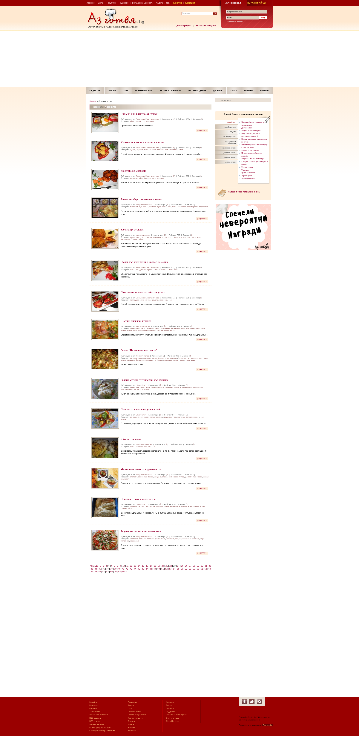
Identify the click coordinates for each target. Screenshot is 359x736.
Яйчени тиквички (131, 439)
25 (182, 566)
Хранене (91, 3)
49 (155, 569)
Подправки (124, 3)
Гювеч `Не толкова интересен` (139, 350)
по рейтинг (231, 122)
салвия (124, 508)
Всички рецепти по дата (100, 727)
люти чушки (192, 207)
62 (206, 569)
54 (174, 569)
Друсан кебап (246, 128)
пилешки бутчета (137, 328)
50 (158, 569)
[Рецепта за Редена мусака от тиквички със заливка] (105, 388)
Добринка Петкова (144, 205)
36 (103, 569)
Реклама (93, 708)
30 (202, 566)
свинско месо (136, 358)
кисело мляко (127, 389)
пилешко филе (157, 387)
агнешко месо (136, 417)
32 (210, 566)
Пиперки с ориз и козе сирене (138, 499)
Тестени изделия (197, 90)
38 (111, 569)
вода (193, 360)
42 (127, 569)
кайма (148, 300)
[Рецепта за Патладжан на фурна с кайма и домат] (105, 301)
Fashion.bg (267, 725)
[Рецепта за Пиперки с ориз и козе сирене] (105, 507)
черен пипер (167, 237)
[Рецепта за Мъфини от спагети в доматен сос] (105, 478)
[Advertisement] (179, 59)
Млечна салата (247, 167)
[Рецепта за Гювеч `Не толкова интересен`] (105, 359)
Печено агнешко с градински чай (140, 409)
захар (206, 477)
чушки (138, 121)
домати (160, 150)
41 (123, 569)
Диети (100, 3)
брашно (147, 178)
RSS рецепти (95, 718)
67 (103, 571)
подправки (203, 207)
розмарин (149, 360)
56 (182, 569)
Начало (93, 101)
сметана (164, 477)
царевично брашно (129, 239)
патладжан (135, 300)
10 (123, 566)
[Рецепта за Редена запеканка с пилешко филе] (105, 540)
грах (167, 358)
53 (170, 569)
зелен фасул (158, 358)
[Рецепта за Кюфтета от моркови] (105, 179)
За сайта (93, 702)
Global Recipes (172, 721)
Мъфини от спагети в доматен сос (141, 469)
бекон (150, 477)
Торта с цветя (246, 175)
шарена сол (149, 446)
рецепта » (202, 130)
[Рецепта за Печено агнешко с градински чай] (105, 418)
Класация (190, 3)
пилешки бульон (197, 328)
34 (96, 569)
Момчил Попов (142, 356)
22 (170, 566)
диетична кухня (229, 152)
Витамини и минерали (142, 3)
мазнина (150, 121)
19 (159, 566)
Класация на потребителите (102, 731)
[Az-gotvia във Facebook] (244, 701)
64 (92, 571)
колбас (153, 150)
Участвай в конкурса (206, 25)
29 (198, 566)
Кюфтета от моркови (133, 171)
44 (135, 569)
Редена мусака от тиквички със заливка (144, 380)
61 (202, 569)
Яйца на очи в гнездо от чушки (139, 114)
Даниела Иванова (144, 444)
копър (175, 360)
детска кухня (230, 162)
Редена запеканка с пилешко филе (141, 531)
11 (127, 566)
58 (190, 569)
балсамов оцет (192, 417)
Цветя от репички (248, 173)
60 (198, 569)
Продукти (111, 3)
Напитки (248, 90)
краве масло (169, 330)
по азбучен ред (230, 127)
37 (107, 569)
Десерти (217, 90)
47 (147, 569)
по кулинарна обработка (230, 142)
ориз (138, 237)
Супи (125, 90)
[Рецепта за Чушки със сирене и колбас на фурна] (105, 151)
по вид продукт (229, 136)
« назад (93, 566)
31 (206, 566)
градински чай (169, 417)
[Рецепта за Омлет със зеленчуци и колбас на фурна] (105, 270)
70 (115, 571)
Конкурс (177, 3)
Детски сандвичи (247, 178)
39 (115, 569)
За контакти (94, 712)
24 (178, 566)
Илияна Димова (143, 235)
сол (143, 121)
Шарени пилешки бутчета (136, 321)
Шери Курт (141, 385)
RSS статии (94, 721)
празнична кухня (229, 148)
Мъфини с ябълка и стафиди (252, 159)
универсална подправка (192, 387)
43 (131, 569)
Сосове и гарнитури (170, 90)
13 (135, 566)
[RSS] (259, 701)
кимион (124, 419)
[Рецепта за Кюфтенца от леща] (105, 238)
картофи (147, 358)
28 (194, 566)
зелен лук (134, 387)
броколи (182, 358)
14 (139, 566)
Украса (233, 90)
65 (96, 571)
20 (163, 566)
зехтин (160, 330)
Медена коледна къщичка (251, 131)
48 (151, 569)
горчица (181, 417)
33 (92, 569)
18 (155, 566)
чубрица (158, 360)
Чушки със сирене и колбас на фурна (142, 142)
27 (190, 566)
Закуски (111, 90)
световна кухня (230, 157)
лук (140, 207)
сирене (139, 150)
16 (147, 566)
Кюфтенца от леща (132, 229)
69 (111, 571)
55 (178, 569)
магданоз (187, 237)
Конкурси (93, 705)
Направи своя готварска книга (244, 192)
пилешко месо (153, 328)
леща (132, 237)
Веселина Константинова (147, 119)
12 (131, 566)
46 (143, 569)
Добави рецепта (184, 25)
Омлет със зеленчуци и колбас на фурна (144, 262)
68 (107, 571)
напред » (122, 571)
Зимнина (264, 90)
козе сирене (193, 506)
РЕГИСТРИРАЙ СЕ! (256, 3)
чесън (145, 207)
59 (194, 569)
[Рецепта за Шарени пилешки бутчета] (105, 329)
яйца (132, 121)
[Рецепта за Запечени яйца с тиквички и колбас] (105, 208)
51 (162, 569)
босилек (178, 237)
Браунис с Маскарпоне (250, 150)
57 (186, 569)
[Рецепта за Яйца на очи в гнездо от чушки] (105, 122)
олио (181, 150)
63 (209, 569)
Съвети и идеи (163, 3)
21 (166, 566)
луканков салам (164, 207)
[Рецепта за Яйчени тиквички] (105, 447)
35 (100, 569)
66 (100, 571)
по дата (233, 132)
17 (151, 566)
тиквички (134, 207)
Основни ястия (143, 90)
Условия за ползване (98, 715)
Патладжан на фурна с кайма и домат (143, 292)
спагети (133, 477)
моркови (134, 178)
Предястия (94, 90)
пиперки (133, 506)
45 (139, 569)
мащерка (131, 360)
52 (166, 569)
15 (143, 566)
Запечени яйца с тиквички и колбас (142, 199)
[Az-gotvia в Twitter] (252, 701)
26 (186, 566)
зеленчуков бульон (178, 506)
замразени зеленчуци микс (172, 328)
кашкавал (173, 150)
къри (135, 330)
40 (119, 569)
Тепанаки (244, 170)
